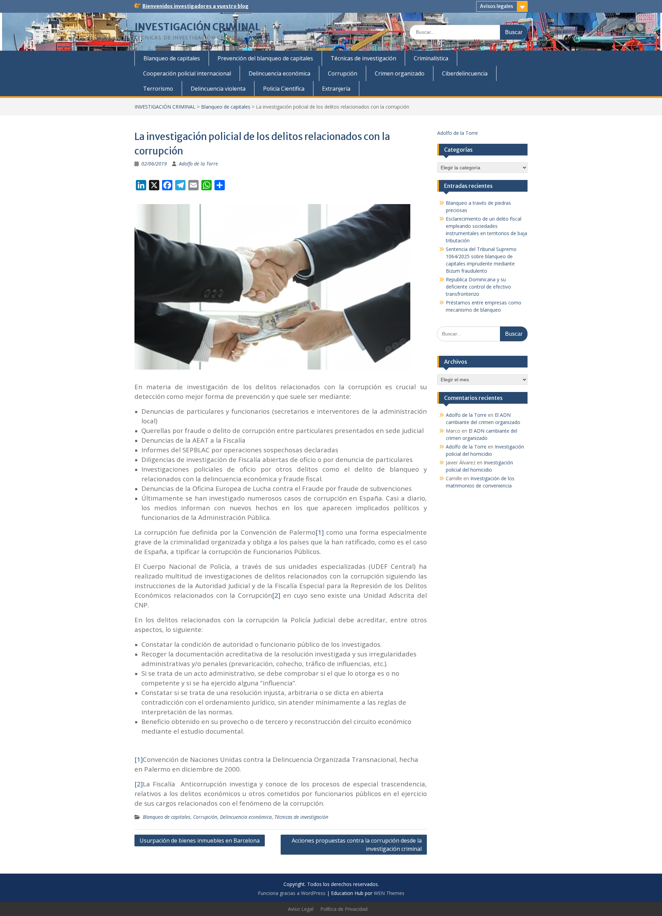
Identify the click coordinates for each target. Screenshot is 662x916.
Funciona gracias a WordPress (291, 893)
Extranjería (336, 88)
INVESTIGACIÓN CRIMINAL (197, 27)
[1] (320, 532)
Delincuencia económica (279, 73)
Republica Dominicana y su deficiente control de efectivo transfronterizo (478, 286)
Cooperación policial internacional (187, 73)
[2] (277, 595)
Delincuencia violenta (218, 88)
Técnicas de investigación (363, 58)
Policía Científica (283, 88)
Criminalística (431, 58)
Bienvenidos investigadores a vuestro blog (195, 6)
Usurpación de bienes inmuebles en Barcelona (200, 840)
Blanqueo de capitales (171, 58)
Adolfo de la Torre (198, 163)
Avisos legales (496, 6)
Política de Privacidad (344, 909)
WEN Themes (389, 893)
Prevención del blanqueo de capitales (265, 58)
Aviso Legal (300, 909)
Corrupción (342, 73)
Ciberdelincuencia (465, 73)
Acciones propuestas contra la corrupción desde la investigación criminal (357, 845)
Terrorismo (158, 88)
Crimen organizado (399, 73)
